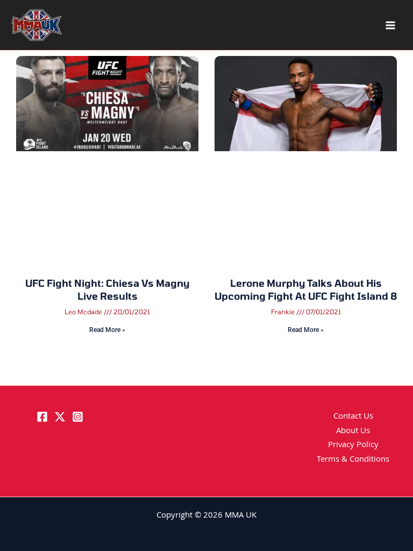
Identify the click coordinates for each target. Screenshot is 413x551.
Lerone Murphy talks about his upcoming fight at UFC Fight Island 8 (306, 289)
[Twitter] (60, 416)
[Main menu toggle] (390, 25)
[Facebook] (42, 416)
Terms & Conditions (353, 460)
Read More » (107, 330)
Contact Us (353, 417)
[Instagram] (77, 416)
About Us (353, 432)
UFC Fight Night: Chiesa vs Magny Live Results (107, 289)
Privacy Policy (353, 446)
